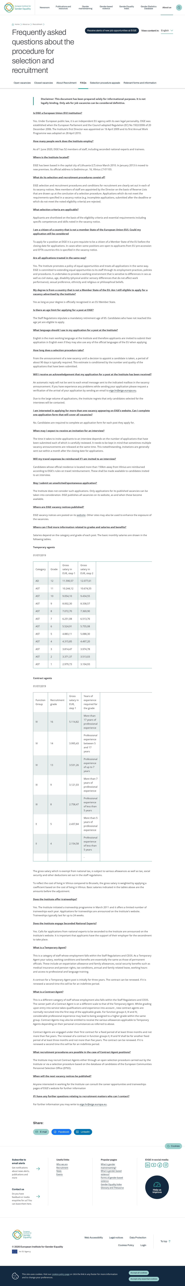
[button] (41, 1132)
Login (143, 1245)
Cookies (175, 1146)
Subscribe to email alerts (19, 1161)
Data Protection (138, 1237)
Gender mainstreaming (85, 7)
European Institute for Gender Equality (17, 7)
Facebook (159, 1165)
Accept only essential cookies (144, 1279)
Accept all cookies (139, 1273)
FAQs (83, 82)
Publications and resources (63, 7)
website (81, 515)
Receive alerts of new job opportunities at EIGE (112, 30)
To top (164, 1241)
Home (17, 24)
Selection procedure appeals (105, 82)
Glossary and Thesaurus (112, 1187)
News (59, 1170)
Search (179, 7)
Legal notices (116, 1237)
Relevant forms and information (140, 82)
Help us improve (157, 1190)
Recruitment (37, 24)
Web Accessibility (93, 1237)
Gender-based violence (106, 7)
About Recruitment (66, 82)
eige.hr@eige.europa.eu (122, 390)
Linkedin (147, 1165)
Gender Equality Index (126, 7)
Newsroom (45, 7)
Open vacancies (22, 82)
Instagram (165, 1165)
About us (166, 7)
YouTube (153, 1165)
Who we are (62, 1164)
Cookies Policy (126, 1245)
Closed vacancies (43, 82)
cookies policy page (61, 1274)
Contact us (18, 1189)
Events (59, 1174)
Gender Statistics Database (148, 7)
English (165, 30)
